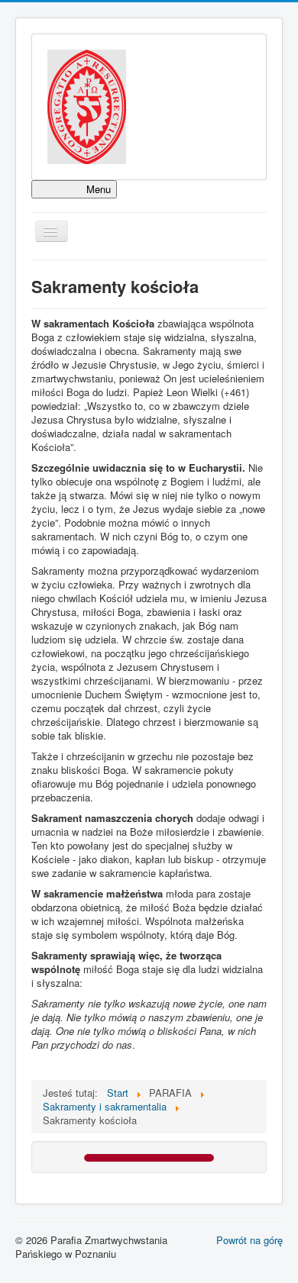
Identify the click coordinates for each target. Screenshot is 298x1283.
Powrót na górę (249, 1240)
